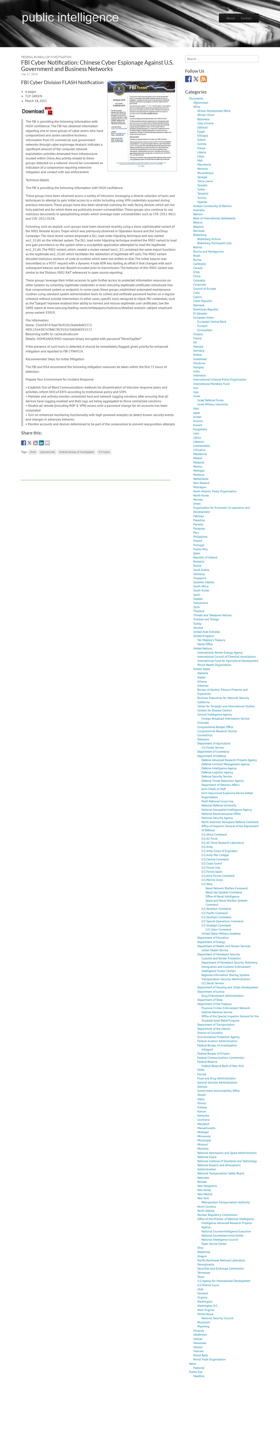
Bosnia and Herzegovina (208, 251)
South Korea (201, 590)
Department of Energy (211, 942)
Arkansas (202, 685)
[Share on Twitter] (29, 442)
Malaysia (198, 462)
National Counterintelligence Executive (226, 1231)
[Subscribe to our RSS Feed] (203, 79)
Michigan (199, 470)
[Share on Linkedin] (41, 442)
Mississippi (204, 1140)
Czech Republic (202, 301)
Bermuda (198, 231)
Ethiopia (202, 135)
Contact (246, 18)
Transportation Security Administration (225, 979)
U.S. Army (207, 847)
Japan (196, 413)
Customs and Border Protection (221, 958)
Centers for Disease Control (214, 710)
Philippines (200, 536)
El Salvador (200, 313)
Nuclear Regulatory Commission (217, 1215)
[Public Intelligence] (70, 17)
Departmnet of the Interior (214, 1029)
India (196, 371)
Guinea (201, 144)
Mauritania (204, 164)
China (33, 452)
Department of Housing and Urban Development (227, 987)
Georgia (198, 346)
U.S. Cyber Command (218, 929)
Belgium (198, 227)
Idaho (201, 1099)
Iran (195, 388)
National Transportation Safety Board (220, 1173)
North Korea (201, 495)
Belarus (198, 222)
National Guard (206, 1157)
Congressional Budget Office (215, 727)
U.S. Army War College (215, 855)
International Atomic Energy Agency (220, 652)
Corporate (199, 284)
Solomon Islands (203, 582)
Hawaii (201, 1095)
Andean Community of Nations (212, 206)
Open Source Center (214, 1244)
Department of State (210, 1000)
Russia (197, 565)
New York (203, 1198)
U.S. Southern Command (216, 917)
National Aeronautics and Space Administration (227, 1153)
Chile (196, 272)
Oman (197, 503)
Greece (197, 355)
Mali (200, 160)
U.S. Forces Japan (211, 871)
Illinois (201, 1103)
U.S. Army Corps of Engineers (219, 851)
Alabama (202, 673)
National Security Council (217, 1318)
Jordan (197, 417)
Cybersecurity (47, 452)
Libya (200, 156)
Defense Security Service (216, 776)
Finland (198, 334)
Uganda (202, 202)
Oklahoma (203, 1252)
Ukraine (198, 628)
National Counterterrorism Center (222, 1235)
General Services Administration (217, 1082)
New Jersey (204, 1190)
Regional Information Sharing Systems (225, 975)
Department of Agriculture (213, 743)
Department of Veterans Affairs (220, 785)
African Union (205, 115)
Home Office (205, 644)
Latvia (197, 437)
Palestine (199, 520)
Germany (198, 350)
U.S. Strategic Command (216, 925)
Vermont (202, 1293)
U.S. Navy (207, 884)
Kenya (201, 148)
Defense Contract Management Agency (225, 764)
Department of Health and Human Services (223, 946)
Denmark (198, 305)
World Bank (200, 1355)
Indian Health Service (214, 950)
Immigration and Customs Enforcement (225, 967)
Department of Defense (211, 756)
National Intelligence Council (219, 1239)
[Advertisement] (95, 471)
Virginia (202, 1297)
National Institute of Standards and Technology (227, 1161)
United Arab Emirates (206, 632)
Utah (200, 1289)
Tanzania (202, 193)
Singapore (199, 578)
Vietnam (198, 1351)
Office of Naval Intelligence (222, 896)
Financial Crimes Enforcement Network (225, 1008)
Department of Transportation (216, 1024)
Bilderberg (199, 235)
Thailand (198, 611)
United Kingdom (203, 636)
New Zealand (201, 483)
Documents (196, 98)
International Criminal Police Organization (220, 379)
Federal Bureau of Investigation (46, 57)
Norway (198, 499)
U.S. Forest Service (212, 747)
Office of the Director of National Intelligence (225, 1219)
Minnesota (204, 1136)
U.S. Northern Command (216, 909)
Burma (197, 260)
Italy (196, 408)
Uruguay (198, 1330)
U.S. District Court (208, 1285)
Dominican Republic (205, 309)
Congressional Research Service (217, 731)
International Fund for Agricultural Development (227, 661)
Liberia (201, 152)
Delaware (203, 739)
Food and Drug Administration (216, 1078)
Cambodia (199, 264)
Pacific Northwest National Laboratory (221, 1260)
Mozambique (205, 173)
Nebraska (203, 1177)
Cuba (196, 293)
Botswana (203, 119)
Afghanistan (200, 102)
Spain (196, 595)
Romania (198, 561)
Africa (196, 107)
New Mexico (204, 1194)
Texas (200, 1277)
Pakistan (198, 516)
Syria (196, 607)
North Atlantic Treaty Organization (215, 491)
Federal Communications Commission (220, 1057)
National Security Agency (217, 818)
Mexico (197, 466)
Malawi (197, 458)
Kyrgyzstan (200, 429)
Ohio (200, 1248)
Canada (198, 268)
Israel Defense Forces (210, 400)
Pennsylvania (205, 1264)
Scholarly (199, 574)
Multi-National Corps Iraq (217, 801)
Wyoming (203, 1326)
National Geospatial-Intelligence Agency (226, 809)
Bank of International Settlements (214, 218)
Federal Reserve (207, 1062)
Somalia (202, 185)
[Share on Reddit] (35, 442)
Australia (198, 210)
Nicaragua (199, 487)
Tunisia (201, 198)
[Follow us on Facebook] (188, 79)
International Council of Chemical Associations (226, 656)
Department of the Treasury (214, 1004)
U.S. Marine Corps (212, 880)
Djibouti (202, 127)
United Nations (202, 648)
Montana (202, 1148)
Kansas (201, 1111)
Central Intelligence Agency (214, 714)
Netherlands (200, 479)
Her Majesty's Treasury (211, 640)
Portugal (198, 545)
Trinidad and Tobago (206, 619)
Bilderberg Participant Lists (214, 243)
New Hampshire (207, 1186)
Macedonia (200, 454)
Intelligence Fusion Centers (218, 971)
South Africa (200, 586)
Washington (205, 1301)
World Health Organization (214, 665)
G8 (195, 342)
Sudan (201, 189)
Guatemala (200, 359)
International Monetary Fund (211, 384)
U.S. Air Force (209, 838)
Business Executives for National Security (223, 698)
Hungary (198, 367)
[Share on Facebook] (23, 442)
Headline (198, 1376)
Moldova (198, 475)
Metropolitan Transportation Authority (225, 1202)
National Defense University (218, 805)
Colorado (203, 723)
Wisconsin (203, 1322)
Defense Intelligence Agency (219, 768)
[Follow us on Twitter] (196, 79)
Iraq (195, 392)
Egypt (201, 131)
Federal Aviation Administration (217, 1041)
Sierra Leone (205, 181)
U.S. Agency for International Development (223, 1281)
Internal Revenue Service (216, 1012)
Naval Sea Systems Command (224, 892)
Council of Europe (204, 288)
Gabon (201, 140)
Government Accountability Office (218, 1091)
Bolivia (197, 247)
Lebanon (198, 441)
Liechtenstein (201, 446)
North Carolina (206, 1206)
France (197, 338)
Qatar (196, 553)
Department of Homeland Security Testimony (229, 962)
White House (205, 1314)
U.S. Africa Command (214, 834)
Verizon (198, 1347)
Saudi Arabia (201, 570)
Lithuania (199, 450)
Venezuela (199, 1343)
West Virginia (205, 1310)
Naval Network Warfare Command (227, 888)
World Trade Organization (209, 1359)
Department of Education (213, 937)
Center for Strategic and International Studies (226, 706)
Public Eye (195, 1372)
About (230, 18)
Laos (196, 433)
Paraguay (199, 528)
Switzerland (200, 603)
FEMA (200, 1070)
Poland (197, 541)
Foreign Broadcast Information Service (225, 718)
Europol (202, 326)
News (192, 1364)
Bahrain (198, 214)
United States (201, 669)
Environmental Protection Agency (218, 1037)
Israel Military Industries (212, 404)
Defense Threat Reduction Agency (222, 781)
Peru (196, 532)
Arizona (202, 681)
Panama (198, 524)
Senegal (202, 177)
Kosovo (198, 421)
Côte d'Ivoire (205, 123)
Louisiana (203, 1119)
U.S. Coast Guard (211, 863)
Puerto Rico (200, 549)
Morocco (202, 168)
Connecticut (204, 735)
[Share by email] (47, 442)
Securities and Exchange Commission (220, 1268)
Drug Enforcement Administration (222, 996)
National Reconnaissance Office (221, 814)
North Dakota (205, 1211)
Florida (201, 1074)
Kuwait (197, 425)
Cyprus (197, 297)
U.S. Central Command (215, 859)
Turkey (197, 623)
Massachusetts (206, 1128)
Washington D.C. (207, 1305)
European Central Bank (211, 321)
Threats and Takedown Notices (212, 615)
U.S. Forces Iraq (210, 867)
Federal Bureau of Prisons (213, 1053)
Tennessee (203, 1272)
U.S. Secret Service (212, 983)
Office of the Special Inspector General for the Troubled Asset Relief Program (230, 1018)
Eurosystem (204, 330)
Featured (198, 1368)
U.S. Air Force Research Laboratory (222, 843)
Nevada (202, 1182)
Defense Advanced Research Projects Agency (229, 760)
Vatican (198, 1339)
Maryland (203, 1124)
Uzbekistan (200, 1334)
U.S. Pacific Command (214, 913)
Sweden (198, 599)
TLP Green (104, 452)
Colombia (199, 280)
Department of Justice (210, 991)
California (203, 702)
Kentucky (203, 1115)
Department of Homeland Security (218, 954)
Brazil (196, 255)
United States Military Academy (221, 933)
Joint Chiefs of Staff (213, 789)
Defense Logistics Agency (217, 772)
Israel (196, 396)
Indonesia (199, 375)
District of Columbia (209, 1033)
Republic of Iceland (205, 557)
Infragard (207, 1049)
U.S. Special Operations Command (222, 921)
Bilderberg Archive (209, 239)
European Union (203, 317)
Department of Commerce (213, 751)
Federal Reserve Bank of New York (222, 1066)
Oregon (202, 1256)
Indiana (202, 1107)
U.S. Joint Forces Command (217, 876)
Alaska (201, 677)
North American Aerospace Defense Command (229, 822)
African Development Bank (213, 111)
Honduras (199, 363)
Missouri (202, 1144)
